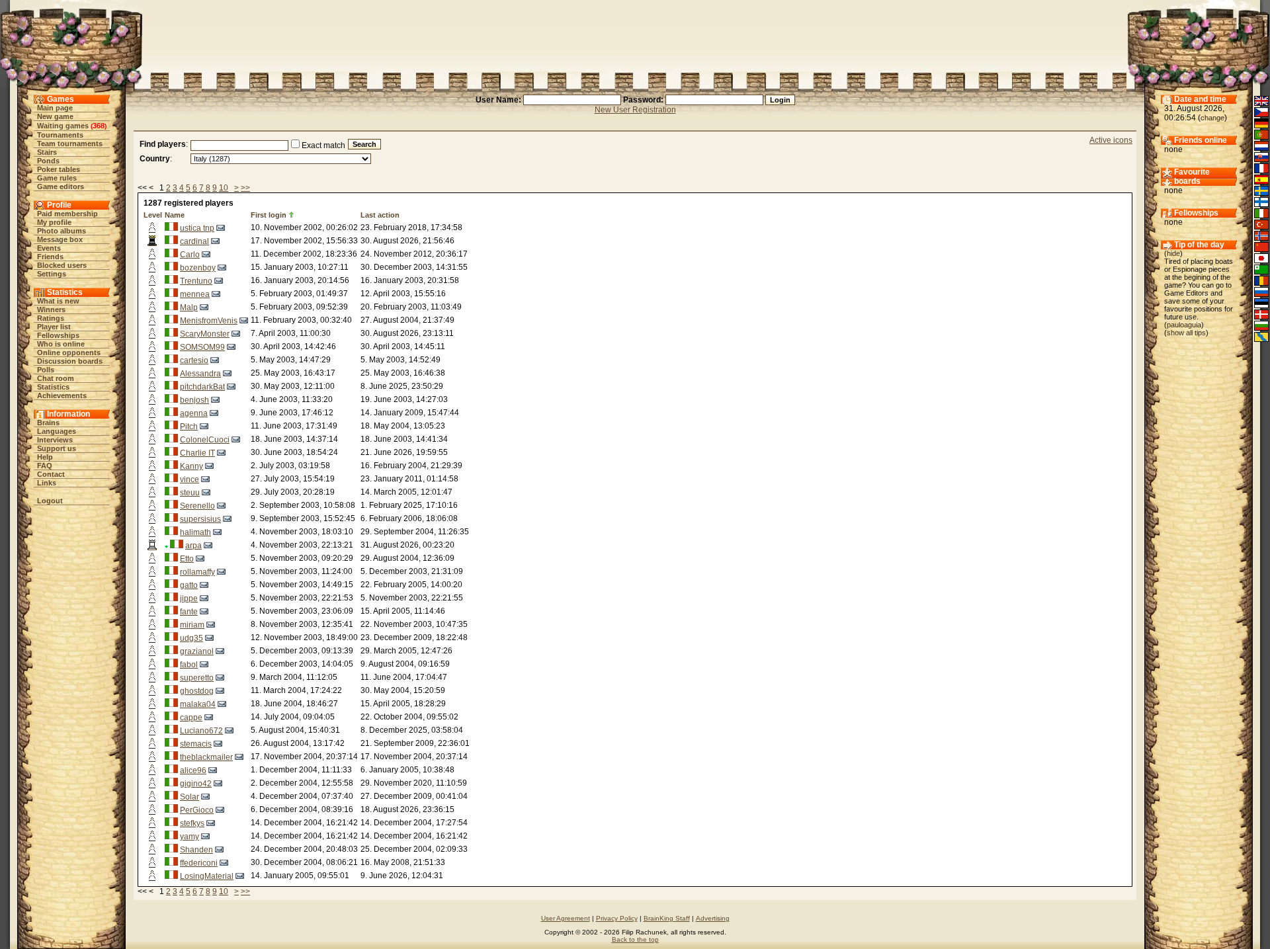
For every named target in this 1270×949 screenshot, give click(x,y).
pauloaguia (1184, 325)
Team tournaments (70, 143)
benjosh (194, 400)
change (1212, 118)
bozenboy (198, 267)
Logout (50, 501)
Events (49, 248)
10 (223, 187)
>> (245, 187)
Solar (189, 797)
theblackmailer (206, 757)
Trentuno (196, 281)
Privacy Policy (617, 918)
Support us (56, 448)
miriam (192, 625)
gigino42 (196, 783)
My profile (54, 222)
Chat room (55, 378)
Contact (51, 474)
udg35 (191, 638)
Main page (55, 108)
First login (268, 215)
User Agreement (565, 918)
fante (189, 611)
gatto (189, 585)
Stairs (47, 152)
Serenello (197, 506)
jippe (189, 598)
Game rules (57, 178)
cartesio (194, 360)
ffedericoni (199, 863)
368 (99, 126)
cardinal (194, 241)
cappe (191, 717)
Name (175, 215)
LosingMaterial (206, 876)
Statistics (53, 387)
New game (55, 116)
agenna (194, 413)
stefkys (192, 823)
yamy (189, 836)
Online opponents (69, 352)
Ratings (50, 318)
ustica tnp (197, 228)
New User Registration (635, 109)
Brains (48, 423)
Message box (60, 239)
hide (1173, 253)
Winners (51, 309)
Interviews (55, 440)
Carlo (190, 254)
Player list (54, 327)
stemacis (196, 744)
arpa (193, 545)
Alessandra (200, 373)
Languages (56, 431)
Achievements (62, 395)
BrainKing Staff (667, 918)
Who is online (61, 344)
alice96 (193, 770)
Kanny (191, 466)
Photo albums (61, 231)
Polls (45, 370)
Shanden (196, 849)
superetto (197, 677)
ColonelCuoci (205, 439)
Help (45, 457)
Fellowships (58, 335)
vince (189, 479)
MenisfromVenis (208, 320)
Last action (380, 215)
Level (153, 215)
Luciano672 (201, 730)
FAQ (44, 466)
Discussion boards (70, 361)
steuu (190, 492)
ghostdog (197, 691)
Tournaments (60, 135)
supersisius (200, 519)
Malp (189, 307)
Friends (50, 257)
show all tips (1186, 333)
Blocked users (62, 265)
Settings (51, 274)
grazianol (197, 651)
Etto (187, 558)
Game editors (60, 186)
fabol (189, 664)
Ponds (48, 161)
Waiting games (63, 126)
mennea (195, 294)
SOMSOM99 (202, 347)
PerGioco (197, 810)
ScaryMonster (205, 334)
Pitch (189, 426)
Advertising (713, 918)
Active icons (1110, 140)
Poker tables (58, 169)
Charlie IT (197, 453)
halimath (195, 532)
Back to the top (635, 939)
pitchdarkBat (202, 387)
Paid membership (67, 214)
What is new (58, 301)
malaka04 (198, 704)
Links (46, 483)
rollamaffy (197, 572)
